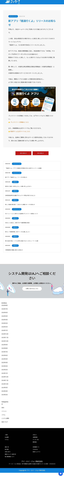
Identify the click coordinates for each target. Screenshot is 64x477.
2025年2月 (5, 369)
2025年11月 (5, 337)
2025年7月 (5, 352)
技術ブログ (5, 422)
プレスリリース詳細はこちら (19, 122)
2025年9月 (5, 344)
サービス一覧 (35, 439)
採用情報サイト (36, 447)
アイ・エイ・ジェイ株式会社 (32, 461)
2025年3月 (5, 366)
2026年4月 (5, 319)
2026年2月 (5, 327)
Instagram (10, 470)
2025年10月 (5, 341)
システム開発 (5, 418)
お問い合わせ (7, 451)
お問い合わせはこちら (32, 288)
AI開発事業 (35, 437)
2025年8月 (5, 348)
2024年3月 (5, 394)
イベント (4, 411)
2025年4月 (5, 362)
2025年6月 (5, 355)
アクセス (7, 439)
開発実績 (35, 442)
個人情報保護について (9, 456)
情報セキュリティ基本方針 (10, 454)
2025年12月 (5, 334)
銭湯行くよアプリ (36, 451)
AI (2, 404)
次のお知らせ (40, 153)
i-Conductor (35, 449)
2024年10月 (5, 384)
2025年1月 (5, 373)
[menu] (62, 2)
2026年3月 (5, 323)
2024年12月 (5, 377)
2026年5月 (5, 316)
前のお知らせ (23, 153)
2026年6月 (5, 312)
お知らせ (15, 182)
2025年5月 (5, 359)
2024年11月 (5, 380)
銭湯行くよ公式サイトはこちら (20, 131)
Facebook (7, 470)
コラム (3, 415)
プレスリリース (13, 16)
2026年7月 (5, 309)
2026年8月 (5, 305)
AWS (3, 407)
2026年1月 (5, 330)
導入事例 (7, 449)
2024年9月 (5, 387)
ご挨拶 (6, 434)
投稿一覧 (7, 447)
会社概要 (7, 437)
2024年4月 (5, 391)
